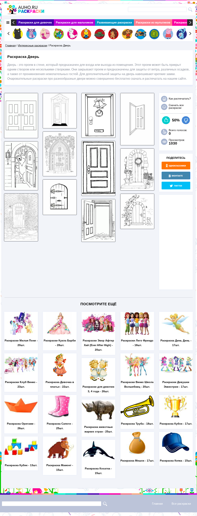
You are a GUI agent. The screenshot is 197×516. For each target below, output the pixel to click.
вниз (186, 120)
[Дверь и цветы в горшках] (137, 188)
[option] (35, 22)
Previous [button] (14, 22)
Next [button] (190, 22)
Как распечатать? (180, 98)
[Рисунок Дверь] (60, 173)
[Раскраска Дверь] (98, 193)
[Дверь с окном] (21, 238)
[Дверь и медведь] (21, 187)
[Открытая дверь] (98, 239)
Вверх (166, 120)
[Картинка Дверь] (137, 142)
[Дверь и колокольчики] (98, 135)
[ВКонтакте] (176, 175)
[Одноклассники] (176, 165)
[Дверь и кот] (137, 226)
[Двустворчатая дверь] (21, 135)
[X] (176, 185)
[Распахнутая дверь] (60, 125)
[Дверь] (60, 212)
